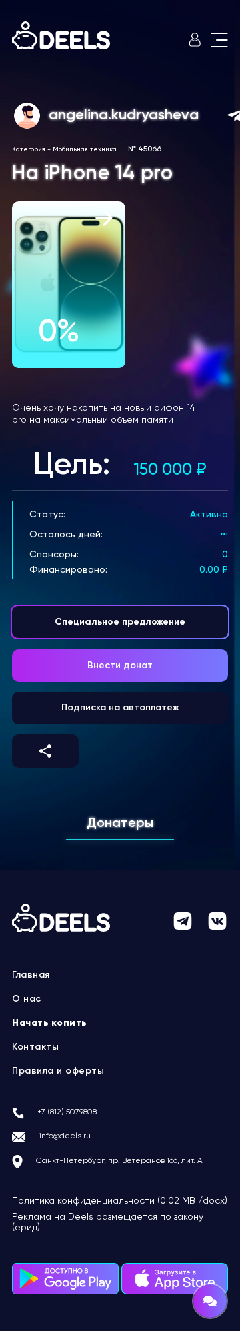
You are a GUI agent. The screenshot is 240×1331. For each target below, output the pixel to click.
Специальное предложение (120, 622)
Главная (31, 975)
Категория (28, 149)
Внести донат (120, 665)
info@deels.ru (65, 1136)
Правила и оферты (58, 1071)
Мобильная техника (85, 149)
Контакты (35, 1047)
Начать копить (49, 1023)
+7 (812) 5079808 (67, 1112)
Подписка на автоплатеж (120, 707)
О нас (26, 999)
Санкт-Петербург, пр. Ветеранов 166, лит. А (119, 1161)
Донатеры (120, 823)
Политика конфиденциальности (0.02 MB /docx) (119, 1201)
